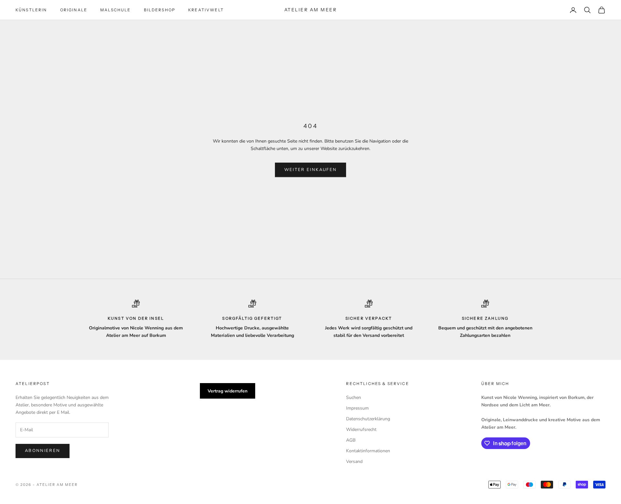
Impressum (357, 408)
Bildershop (160, 9)
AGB (350, 440)
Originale (73, 9)
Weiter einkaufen (310, 170)
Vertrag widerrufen (227, 391)
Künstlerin (31, 9)
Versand (354, 461)
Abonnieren (42, 451)
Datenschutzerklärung (368, 419)
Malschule (115, 9)
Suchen (353, 397)
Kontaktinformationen (368, 451)
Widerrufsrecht (361, 429)
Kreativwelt (206, 9)
